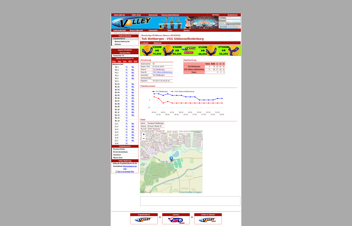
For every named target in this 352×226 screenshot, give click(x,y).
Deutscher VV (118, 56)
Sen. (125, 61)
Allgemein (157, 43)
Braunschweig (119, 149)
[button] (171, 159)
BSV (135, 61)
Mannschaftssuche (122, 42)
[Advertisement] (190, 200)
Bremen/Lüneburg (120, 152)
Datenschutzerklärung (170, 15)
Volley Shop (136, 15)
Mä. (133, 67)
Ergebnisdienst (119, 39)
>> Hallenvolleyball (118, 33)
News (170, 30)
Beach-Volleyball (136, 30)
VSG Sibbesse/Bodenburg (162, 72)
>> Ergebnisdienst (133, 33)
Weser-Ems (118, 158)
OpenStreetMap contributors (191, 192)
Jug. (119, 61)
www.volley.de (119, 15)
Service (187, 30)
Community (153, 30)
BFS (130, 61)
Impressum (153, 15)
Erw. (114, 61)
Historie (118, 44)
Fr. (127, 67)
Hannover (117, 155)
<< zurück (144, 43)
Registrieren (232, 15)
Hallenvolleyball (119, 30)
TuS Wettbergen (159, 69)
